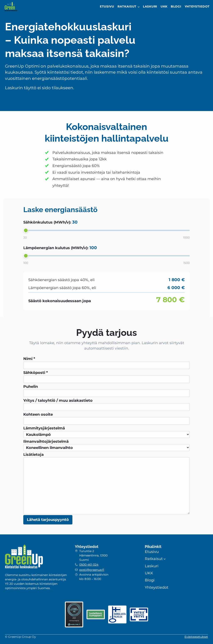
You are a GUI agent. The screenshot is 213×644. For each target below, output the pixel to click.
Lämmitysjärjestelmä (44, 428)
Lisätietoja (33, 454)
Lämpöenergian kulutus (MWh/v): (60, 247)
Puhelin (30, 386)
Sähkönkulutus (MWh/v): (50, 222)
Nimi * (29, 358)
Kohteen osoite (38, 414)
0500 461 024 (88, 564)
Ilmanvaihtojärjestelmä (46, 441)
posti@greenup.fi (91, 570)
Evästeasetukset (196, 637)
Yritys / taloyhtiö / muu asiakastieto (58, 400)
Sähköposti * (35, 372)
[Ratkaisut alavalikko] (138, 7)
